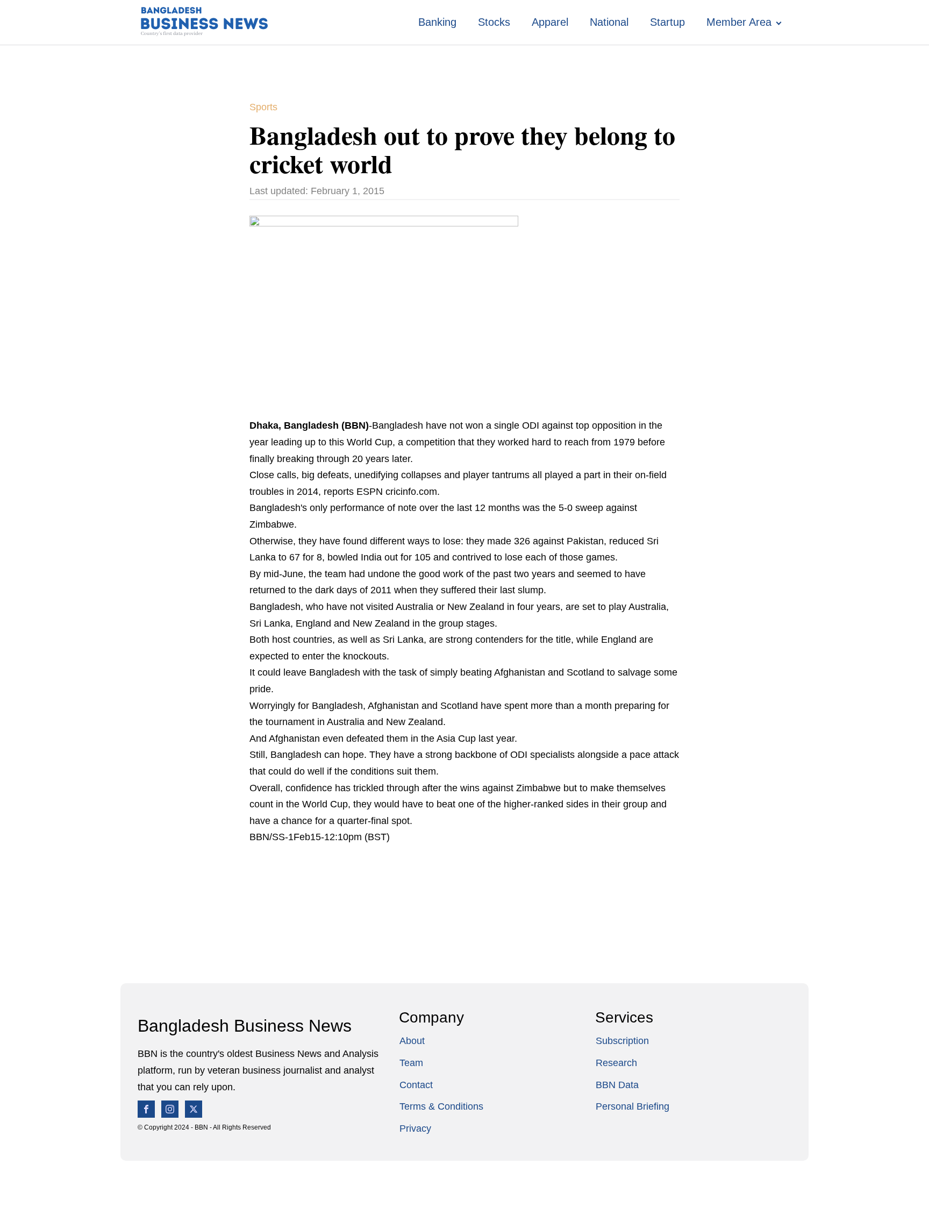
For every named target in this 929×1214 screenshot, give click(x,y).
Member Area (738, 22)
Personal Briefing (632, 1106)
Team (411, 1062)
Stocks (494, 22)
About (412, 1040)
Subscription (622, 1040)
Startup (667, 22)
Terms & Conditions (441, 1106)
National (609, 22)
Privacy (415, 1128)
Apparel (550, 22)
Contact (416, 1085)
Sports (263, 107)
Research (616, 1062)
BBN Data (617, 1085)
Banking (437, 22)
